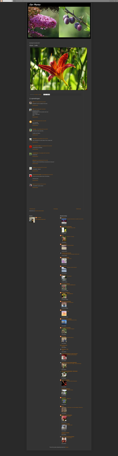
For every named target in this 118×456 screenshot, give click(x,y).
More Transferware (70, 302)
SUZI (62, 235)
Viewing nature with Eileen (67, 226)
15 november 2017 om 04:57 (40, 101)
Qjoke (63, 406)
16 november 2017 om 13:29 (42, 160)
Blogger (66, 447)
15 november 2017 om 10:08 (40, 120)
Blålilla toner (69, 398)
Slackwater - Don (65, 349)
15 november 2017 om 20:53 (46, 145)
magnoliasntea (35, 153)
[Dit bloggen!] (45, 94)
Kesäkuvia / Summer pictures (72, 267)
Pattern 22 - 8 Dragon (70, 236)
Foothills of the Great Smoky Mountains (69, 362)
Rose (63, 350)
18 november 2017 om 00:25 (47, 174)
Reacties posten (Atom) (39, 210)
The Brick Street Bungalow (67, 415)
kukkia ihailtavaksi (70, 293)
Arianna (34, 167)
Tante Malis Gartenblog (66, 327)
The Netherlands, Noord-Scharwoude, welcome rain (70, 254)
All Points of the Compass (67, 318)
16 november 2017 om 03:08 (44, 153)
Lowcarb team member (37, 174)
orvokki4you (64, 266)
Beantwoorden (35, 105)
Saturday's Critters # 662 (71, 227)
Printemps (63, 346)
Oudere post (78, 208)
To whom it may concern (66, 253)
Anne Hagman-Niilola (37, 145)
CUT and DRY (64, 244)
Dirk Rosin (64, 310)
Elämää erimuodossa (66, 292)
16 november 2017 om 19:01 (41, 167)
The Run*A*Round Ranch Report (68, 436)
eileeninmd (35, 138)
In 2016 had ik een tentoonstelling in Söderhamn (75, 407)
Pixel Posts (64, 336)
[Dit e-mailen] (44, 94)
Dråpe (68, 311)
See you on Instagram (70, 328)
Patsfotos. (35, 129)
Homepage (56, 208)
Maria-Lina (35, 160)
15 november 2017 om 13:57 (42, 138)
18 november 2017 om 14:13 (40, 184)
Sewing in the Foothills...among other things (74, 363)
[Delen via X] (46, 94)
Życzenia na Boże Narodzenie (72, 381)
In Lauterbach (69, 276)
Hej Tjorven (64, 217)
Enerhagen (64, 397)
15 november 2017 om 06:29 (40, 109)
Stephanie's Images (65, 432)
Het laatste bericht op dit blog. (72, 354)
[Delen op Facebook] (48, 94)
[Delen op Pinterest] (49, 94)
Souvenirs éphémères (66, 388)
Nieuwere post (32, 208)
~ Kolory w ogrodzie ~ (66, 380)
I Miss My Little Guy (70, 337)
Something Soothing (70, 245)
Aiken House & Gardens (66, 301)
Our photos (39, 217)
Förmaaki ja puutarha (66, 283)
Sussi (34, 184)
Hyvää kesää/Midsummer (71, 284)
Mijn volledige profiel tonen (41, 219)
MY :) (68, 372)
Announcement (69, 437)
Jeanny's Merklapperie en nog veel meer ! (70, 353)
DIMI (33, 109)
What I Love (64, 275)
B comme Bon (64, 345)
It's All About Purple (65, 257)
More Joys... (69, 416)
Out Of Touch (69, 258)
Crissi (34, 120)
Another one (64, 433)
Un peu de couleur (70, 389)
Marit (34, 101)
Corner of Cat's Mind (66, 423)
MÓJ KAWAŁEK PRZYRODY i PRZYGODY (70, 371)
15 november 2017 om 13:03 (42, 129)
